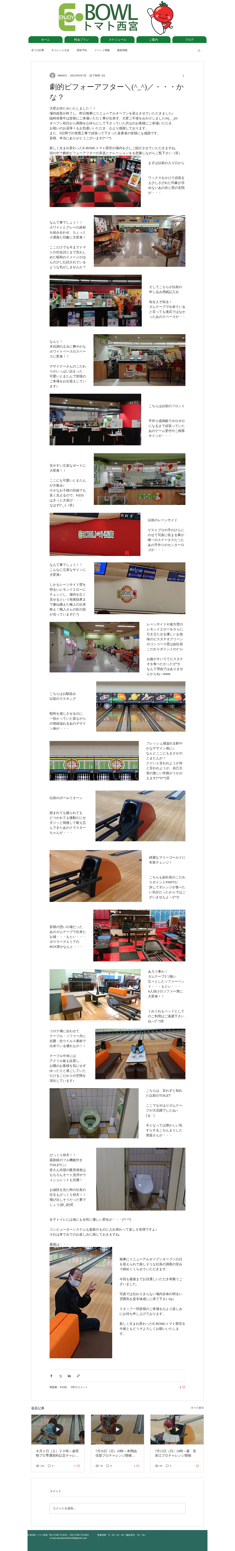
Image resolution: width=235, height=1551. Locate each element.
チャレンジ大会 (60, 50)
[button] (199, 50)
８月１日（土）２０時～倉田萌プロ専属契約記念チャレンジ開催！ (57, 1453)
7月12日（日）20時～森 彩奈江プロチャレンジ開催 (175, 1453)
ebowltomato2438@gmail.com (71, 1538)
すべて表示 (197, 1407)
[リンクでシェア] (78, 1376)
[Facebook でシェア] (51, 1376)
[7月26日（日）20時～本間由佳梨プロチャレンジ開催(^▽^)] (117, 1429)
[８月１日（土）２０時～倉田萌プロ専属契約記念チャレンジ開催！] (57, 1429)
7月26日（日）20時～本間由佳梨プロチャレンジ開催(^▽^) (116, 1453)
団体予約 (82, 50)
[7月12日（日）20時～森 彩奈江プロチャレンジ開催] (177, 1429)
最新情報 (122, 50)
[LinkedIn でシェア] (69, 1376)
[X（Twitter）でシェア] (60, 1376)
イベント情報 (102, 50)
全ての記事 (37, 50)
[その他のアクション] (183, 75)
